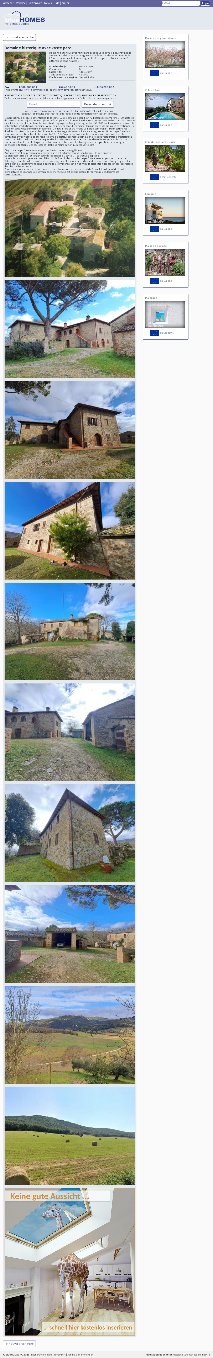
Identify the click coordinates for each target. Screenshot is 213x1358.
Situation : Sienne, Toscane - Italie (35, 145)
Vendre (21, 3)
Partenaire (35, 3)
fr (68, 3)
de (57, 3)
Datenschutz (190, 1355)
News (48, 3)
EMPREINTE (204, 1355)
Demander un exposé (98, 104)
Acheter (8, 3)
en (63, 3)
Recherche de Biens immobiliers (48, 1355)
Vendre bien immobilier (80, 1355)
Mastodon (178, 1355)
